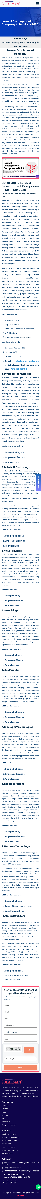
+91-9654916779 (23, 1171)
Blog (23, 38)
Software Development (10, 1137)
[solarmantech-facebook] (3, 1182)
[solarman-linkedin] (15, 1182)
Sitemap (5, 1118)
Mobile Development (9, 1140)
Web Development (9, 1134)
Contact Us (6, 1122)
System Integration (9, 1147)
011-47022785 (34, 1171)
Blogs (4, 1112)
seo (21, 337)
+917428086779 (10, 1171)
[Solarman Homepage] (11, 3)
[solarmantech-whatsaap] (38, 1187)
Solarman (20, 1195)
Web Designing (7, 1153)
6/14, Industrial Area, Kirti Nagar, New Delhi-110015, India (21, 1164)
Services (5, 1109)
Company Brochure (9, 1125)
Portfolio (5, 1115)
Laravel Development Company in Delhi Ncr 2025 (20, 44)
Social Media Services (10, 1150)
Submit (20, 1068)
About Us (5, 1105)
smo (25, 337)
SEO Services (6, 1144)
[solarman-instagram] (11, 1182)
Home (16, 38)
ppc (29, 337)
